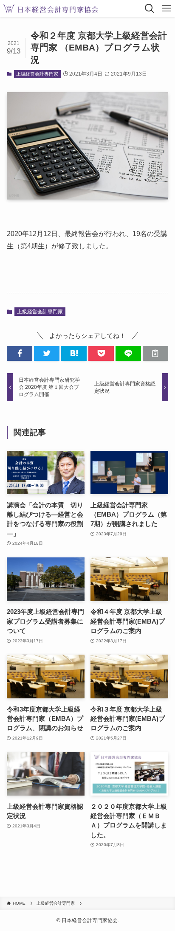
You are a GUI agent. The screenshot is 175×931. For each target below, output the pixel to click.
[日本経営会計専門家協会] (50, 8)
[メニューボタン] (166, 8)
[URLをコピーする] (155, 353)
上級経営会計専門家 (37, 73)
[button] (19, 353)
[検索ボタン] (149, 8)
